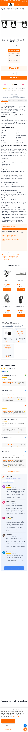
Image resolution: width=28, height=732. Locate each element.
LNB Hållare (15, 96)
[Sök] (18, 4)
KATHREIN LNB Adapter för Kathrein (7, 307)
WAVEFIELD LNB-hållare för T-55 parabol (21, 307)
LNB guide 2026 (5, 259)
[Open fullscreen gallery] (26, 36)
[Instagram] (24, 1)
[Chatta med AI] (25, 729)
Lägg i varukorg (14, 77)
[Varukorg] (25, 4)
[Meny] (2, 4)
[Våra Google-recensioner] (2, 371)
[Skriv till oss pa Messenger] (25, 725)
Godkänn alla (8, 721)
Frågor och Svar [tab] (11, 100)
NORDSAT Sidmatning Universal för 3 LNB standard (15, 97)
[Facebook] (23, 1)
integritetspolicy (16, 716)
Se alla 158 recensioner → (14, 471)
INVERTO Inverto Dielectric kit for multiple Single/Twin (7, 281)
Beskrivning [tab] (4, 100)
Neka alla (8, 725)
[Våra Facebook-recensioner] (5, 371)
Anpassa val (8, 729)
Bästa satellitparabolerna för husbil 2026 (11, 254)
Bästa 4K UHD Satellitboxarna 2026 (10, 256)
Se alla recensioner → (8, 481)
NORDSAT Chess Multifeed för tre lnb (21, 281)
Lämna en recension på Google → (14, 568)
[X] (26, 1)
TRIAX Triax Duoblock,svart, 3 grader (10, 243)
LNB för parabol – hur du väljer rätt (10, 257)
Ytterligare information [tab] (22, 100)
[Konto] (22, 4)
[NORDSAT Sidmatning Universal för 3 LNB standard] (14, 24)
